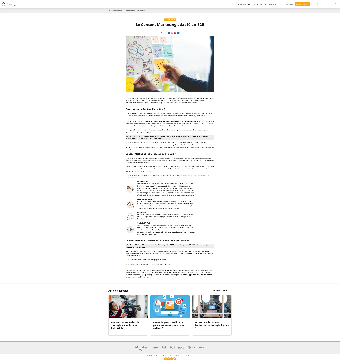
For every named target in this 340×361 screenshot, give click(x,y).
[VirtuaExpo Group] (142, 348)
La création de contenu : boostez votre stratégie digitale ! (212, 325)
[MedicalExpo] (192, 348)
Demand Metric (135, 245)
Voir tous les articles (219, 291)
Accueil (110, 10)
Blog (281, 4)
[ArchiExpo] (172, 348)
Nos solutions (257, 4)
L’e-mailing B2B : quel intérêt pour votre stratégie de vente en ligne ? (168, 325)
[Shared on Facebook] (169, 33)
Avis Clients (289, 4)
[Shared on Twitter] (172, 33)
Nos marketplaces (271, 4)
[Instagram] (168, 358)
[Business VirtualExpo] (64, 4)
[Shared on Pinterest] (175, 33)
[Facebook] (165, 358)
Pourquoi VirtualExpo (243, 4)
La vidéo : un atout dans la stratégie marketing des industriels (125, 325)
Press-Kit (190, 356)
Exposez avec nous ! (302, 4)
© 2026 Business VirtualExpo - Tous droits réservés (161, 356)
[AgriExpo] (164, 348)
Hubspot (135, 113)
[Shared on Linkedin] (178, 33)
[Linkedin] (171, 358)
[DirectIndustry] (181, 348)
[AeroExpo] (156, 348)
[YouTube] (174, 358)
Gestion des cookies (181, 356)
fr (313, 4)
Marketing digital (117, 10)
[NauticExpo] (201, 348)
